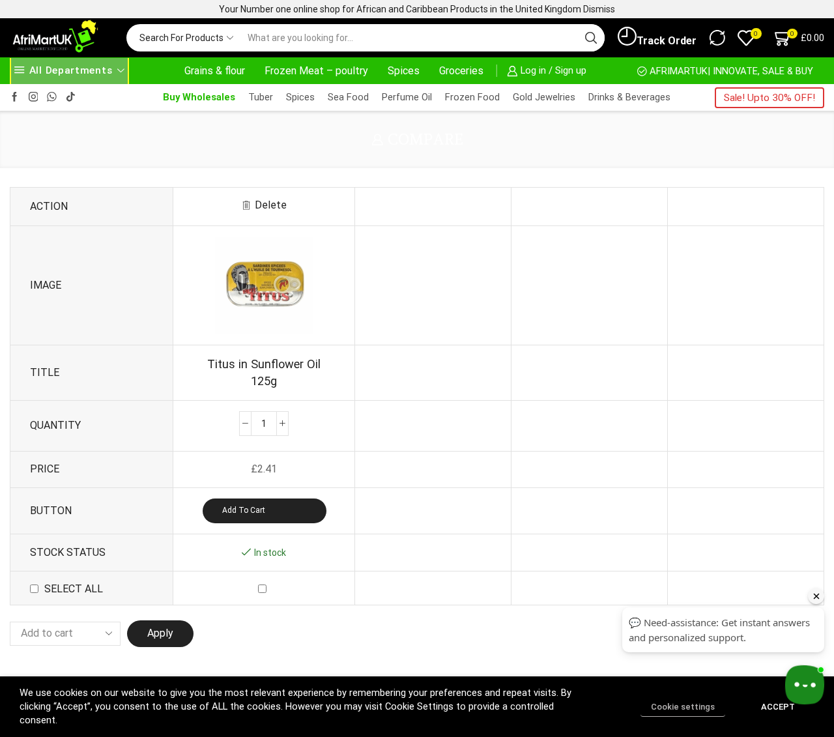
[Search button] (591, 37)
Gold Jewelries (544, 97)
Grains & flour (214, 71)
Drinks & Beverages (629, 97)
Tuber (260, 97)
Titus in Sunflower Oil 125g (264, 372)
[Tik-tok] (71, 97)
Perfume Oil (407, 97)
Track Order (667, 41)
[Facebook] (15, 97)
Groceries (461, 71)
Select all (73, 589)
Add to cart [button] (243, 510)
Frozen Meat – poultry (316, 71)
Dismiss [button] (599, 9)
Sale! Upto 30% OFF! (769, 98)
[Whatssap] (52, 97)
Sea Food (348, 97)
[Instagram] (33, 97)
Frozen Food (472, 97)
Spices (404, 71)
